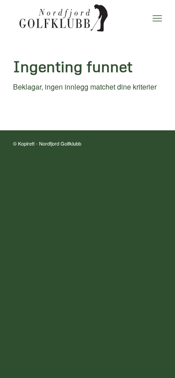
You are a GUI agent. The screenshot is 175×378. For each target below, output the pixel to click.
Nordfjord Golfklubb (60, 143)
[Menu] (157, 18)
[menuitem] (157, 18)
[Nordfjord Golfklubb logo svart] (72, 18)
